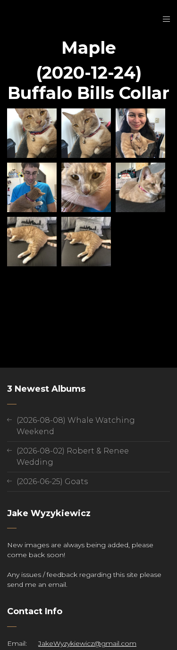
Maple (88, 47)
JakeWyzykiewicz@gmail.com (87, 643)
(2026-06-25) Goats (52, 481)
